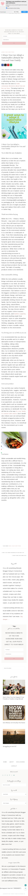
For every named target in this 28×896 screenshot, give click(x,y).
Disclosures (20, 762)
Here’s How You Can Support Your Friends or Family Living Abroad (13, 698)
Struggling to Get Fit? (9, 746)
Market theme (14, 893)
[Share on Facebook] (2, 65)
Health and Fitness (9, 52)
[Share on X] (5, 65)
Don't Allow (16, 11)
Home (5, 762)
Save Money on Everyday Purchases (14, 723)
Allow (24, 11)
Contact (14, 766)
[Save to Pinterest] (8, 65)
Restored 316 (22, 893)
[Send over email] (11, 65)
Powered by (2, 11)
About (11, 762)
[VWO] (6, 11)
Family (3, 52)
